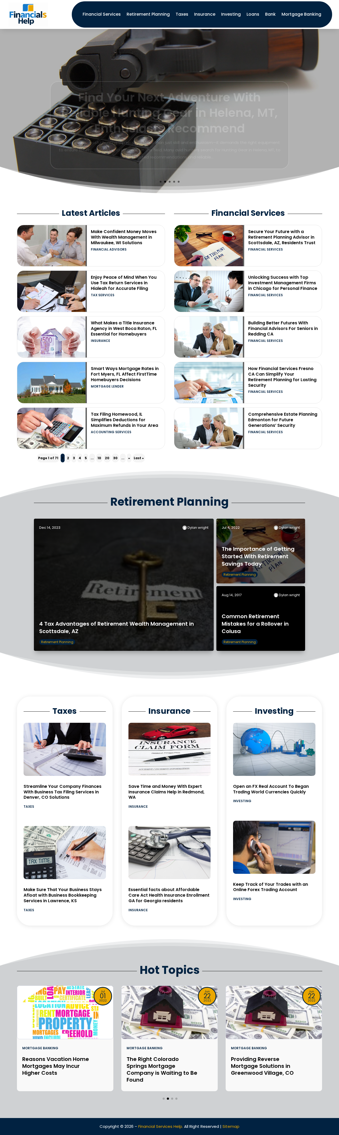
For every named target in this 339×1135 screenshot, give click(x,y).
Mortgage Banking (301, 14)
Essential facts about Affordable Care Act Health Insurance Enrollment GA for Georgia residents (168, 895)
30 (115, 458)
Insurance (204, 14)
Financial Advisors (109, 249)
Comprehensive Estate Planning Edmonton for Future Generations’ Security (282, 419)
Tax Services (102, 295)
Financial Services (102, 14)
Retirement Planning (148, 14)
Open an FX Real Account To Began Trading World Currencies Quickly (271, 789)
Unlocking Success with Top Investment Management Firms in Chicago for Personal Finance (282, 282)
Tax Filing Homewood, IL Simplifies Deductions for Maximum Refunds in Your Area (124, 419)
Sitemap (230, 1126)
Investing (231, 14)
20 (107, 458)
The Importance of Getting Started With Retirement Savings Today (258, 556)
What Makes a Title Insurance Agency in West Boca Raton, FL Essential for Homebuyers (124, 328)
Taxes (182, 14)
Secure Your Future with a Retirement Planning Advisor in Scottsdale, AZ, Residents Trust (281, 237)
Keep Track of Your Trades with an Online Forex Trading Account (270, 887)
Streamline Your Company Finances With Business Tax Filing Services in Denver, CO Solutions (62, 792)
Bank (270, 14)
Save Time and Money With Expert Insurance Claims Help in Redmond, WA (166, 792)
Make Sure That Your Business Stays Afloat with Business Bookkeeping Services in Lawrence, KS (63, 895)
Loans (253, 14)
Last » (139, 458)
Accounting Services (111, 432)
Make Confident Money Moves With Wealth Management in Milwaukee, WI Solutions (124, 237)
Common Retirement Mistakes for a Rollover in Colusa (255, 624)
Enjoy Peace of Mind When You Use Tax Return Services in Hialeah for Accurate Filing (124, 282)
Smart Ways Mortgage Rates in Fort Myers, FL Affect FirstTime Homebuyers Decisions (125, 374)
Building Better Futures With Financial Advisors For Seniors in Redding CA (283, 328)
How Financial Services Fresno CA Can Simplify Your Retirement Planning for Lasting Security (282, 377)
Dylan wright (198, 527)
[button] (164, 1099)
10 (99, 458)
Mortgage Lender (107, 386)
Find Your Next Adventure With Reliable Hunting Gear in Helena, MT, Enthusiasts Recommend (169, 99)
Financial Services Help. (160, 1126)
